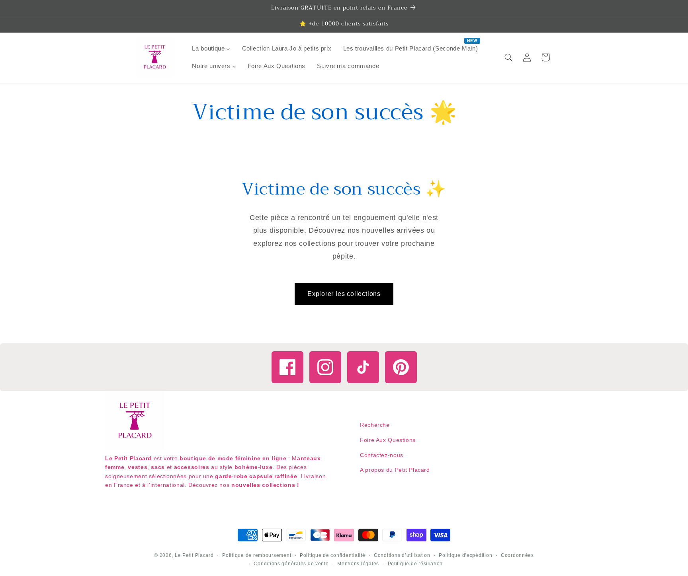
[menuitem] (211, 48)
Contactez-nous (381, 455)
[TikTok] (363, 367)
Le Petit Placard (194, 555)
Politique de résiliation (415, 563)
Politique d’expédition (465, 555)
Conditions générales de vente (291, 563)
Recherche (375, 425)
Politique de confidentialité (333, 555)
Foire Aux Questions (388, 440)
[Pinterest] (401, 367)
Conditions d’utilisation (402, 555)
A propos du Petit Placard (395, 470)
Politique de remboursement (256, 555)
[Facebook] (287, 367)
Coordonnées (517, 555)
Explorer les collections (344, 293)
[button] (509, 57)
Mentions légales (358, 563)
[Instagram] (325, 367)
